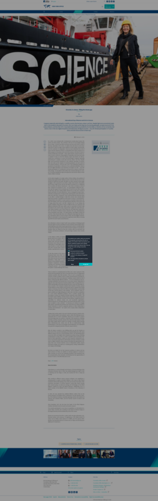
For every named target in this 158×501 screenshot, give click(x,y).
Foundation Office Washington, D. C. (102, 483)
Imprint (55, 497)
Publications (62, 14)
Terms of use (70, 497)
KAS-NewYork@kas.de (75, 480)
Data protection (62, 497)
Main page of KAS (47, 497)
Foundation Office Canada (99, 480)
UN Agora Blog (70, 14)
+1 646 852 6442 (74, 485)
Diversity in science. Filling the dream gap (85, 14)
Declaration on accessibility (81, 497)
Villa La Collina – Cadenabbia (100, 492)
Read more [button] (70, 248)
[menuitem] (45, 11)
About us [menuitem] (112, 11)
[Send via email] (45, 147)
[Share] (45, 150)
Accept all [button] (85, 264)
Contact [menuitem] (96, 11)
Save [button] (72, 264)
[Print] (45, 144)
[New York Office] (47, 6)
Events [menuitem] (61, 11)
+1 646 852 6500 (74, 483)
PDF (53, 361)
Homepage (46, 14)
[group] (50, 455)
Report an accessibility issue (96, 497)
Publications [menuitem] (78, 11)
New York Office (54, 14)
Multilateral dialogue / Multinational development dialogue (101, 486)
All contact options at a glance (75, 488)
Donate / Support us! (98, 489)
